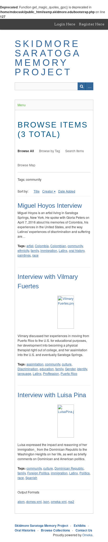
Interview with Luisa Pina (52, 394)
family (35, 250)
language (24, 373)
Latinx (63, 250)
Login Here (64, 24)
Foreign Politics (38, 473)
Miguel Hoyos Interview (50, 205)
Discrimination (28, 368)
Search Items (74, 150)
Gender (70, 368)
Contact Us (83, 530)
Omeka (87, 535)
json (46, 501)
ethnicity (23, 250)
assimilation (35, 364)
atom (21, 501)
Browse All (26, 150)
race (35, 255)
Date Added (66, 191)
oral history (76, 250)
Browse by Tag (49, 150)
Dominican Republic (69, 468)
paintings (24, 255)
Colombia (42, 245)
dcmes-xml (34, 501)
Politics (84, 473)
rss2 (71, 501)
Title (37, 191)
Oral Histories (25, 530)
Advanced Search (89, 86)
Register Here (91, 24)
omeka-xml (59, 501)
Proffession (51, 373)
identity (82, 368)
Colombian (58, 245)
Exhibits (80, 525)
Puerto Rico (69, 373)
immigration (48, 250)
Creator (47, 191)
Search (81, 86)
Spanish (31, 477)
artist (29, 245)
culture (67, 364)
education (47, 368)
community (75, 245)
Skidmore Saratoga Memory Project (48, 57)
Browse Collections (55, 530)
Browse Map (26, 165)
